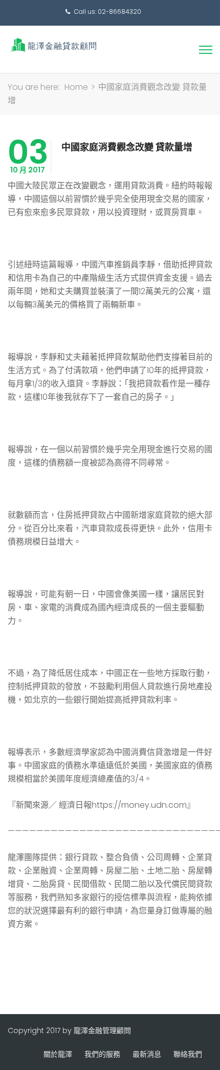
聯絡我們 (187, 1054)
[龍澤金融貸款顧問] (52, 45)
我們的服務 (102, 1054)
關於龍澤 (57, 1054)
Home (76, 87)
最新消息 (147, 1054)
